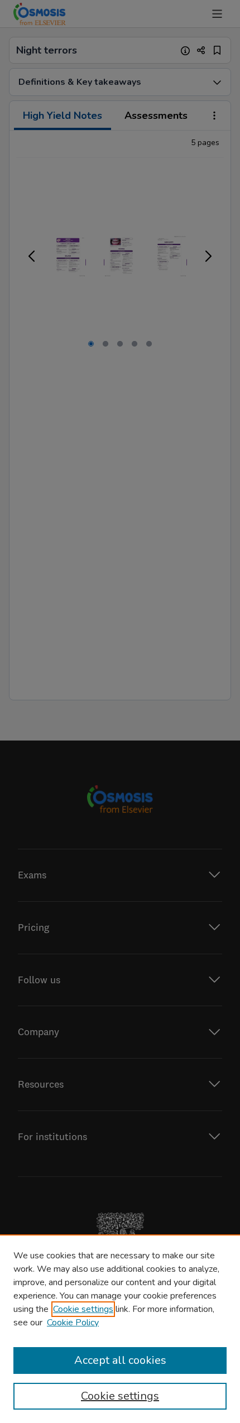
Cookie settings (83, 1309)
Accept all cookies (120, 1360)
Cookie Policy (73, 1322)
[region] (120, 1328)
